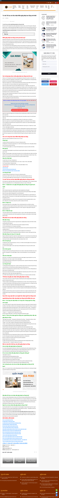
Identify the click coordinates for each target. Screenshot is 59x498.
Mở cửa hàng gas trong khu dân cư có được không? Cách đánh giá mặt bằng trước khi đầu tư (51, 28)
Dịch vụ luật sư (37, 7)
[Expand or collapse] (33, 34)
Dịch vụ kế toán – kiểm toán (32, 7)
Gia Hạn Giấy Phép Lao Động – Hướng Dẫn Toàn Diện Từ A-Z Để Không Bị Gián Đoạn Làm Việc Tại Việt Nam (20, 459)
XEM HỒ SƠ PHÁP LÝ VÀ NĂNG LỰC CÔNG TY (19, 110)
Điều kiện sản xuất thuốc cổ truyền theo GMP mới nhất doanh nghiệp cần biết (50, 17)
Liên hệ (52, 7)
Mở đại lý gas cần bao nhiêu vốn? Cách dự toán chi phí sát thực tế (51, 40)
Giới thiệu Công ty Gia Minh (14, 7)
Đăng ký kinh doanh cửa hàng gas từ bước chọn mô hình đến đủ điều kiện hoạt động (51, 45)
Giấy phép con (27, 7)
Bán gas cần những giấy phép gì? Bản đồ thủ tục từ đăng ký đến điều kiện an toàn (51, 34)
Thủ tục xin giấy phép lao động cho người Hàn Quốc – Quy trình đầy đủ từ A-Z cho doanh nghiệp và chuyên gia (8, 459)
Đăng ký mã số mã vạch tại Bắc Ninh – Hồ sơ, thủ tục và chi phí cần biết (51, 22)
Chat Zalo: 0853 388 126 (31, 100)
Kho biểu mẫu (48, 7)
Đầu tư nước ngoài (23, 7)
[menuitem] (1, 0)
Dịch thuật (46, 7)
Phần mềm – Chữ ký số (42, 7)
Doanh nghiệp (19, 7)
